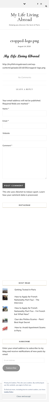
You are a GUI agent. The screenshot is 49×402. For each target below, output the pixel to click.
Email (6, 121)
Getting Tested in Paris (25, 289)
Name (6, 109)
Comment (7, 145)
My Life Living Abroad (25, 17)
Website (6, 133)
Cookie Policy (8, 392)
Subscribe (11, 367)
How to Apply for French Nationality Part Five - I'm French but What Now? (29, 311)
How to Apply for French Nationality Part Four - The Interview (26, 299)
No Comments (24, 77)
